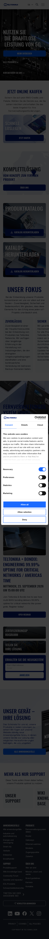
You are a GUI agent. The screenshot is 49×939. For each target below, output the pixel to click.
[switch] (42, 477)
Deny (24, 519)
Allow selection (24, 512)
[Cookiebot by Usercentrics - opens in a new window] (35, 417)
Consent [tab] (9, 425)
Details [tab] (24, 425)
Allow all (24, 504)
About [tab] (40, 425)
